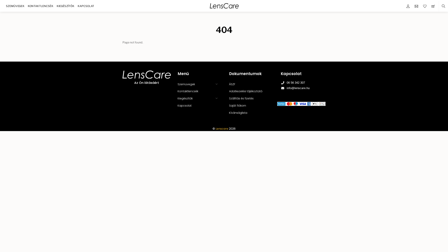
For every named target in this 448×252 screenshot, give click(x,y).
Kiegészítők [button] (185, 98)
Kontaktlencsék (40, 6)
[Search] (443, 6)
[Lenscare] (224, 5)
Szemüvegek (15, 6)
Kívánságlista (238, 113)
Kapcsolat (86, 6)
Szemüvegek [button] (186, 84)
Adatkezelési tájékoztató (245, 91)
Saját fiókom (237, 106)
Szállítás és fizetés (241, 98)
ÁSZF (232, 84)
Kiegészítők (65, 6)
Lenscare (222, 129)
